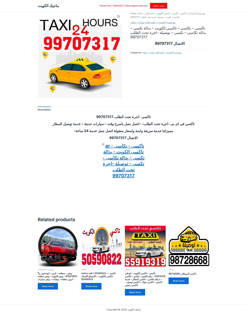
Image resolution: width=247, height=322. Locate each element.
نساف (133, 22)
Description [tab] (44, 109)
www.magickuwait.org (136, 5)
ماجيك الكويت (48, 5)
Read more (48, 286)
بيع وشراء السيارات (196, 13)
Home (133, 13)
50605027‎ (118, 5)
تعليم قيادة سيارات (146, 22)
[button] (158, 6)
